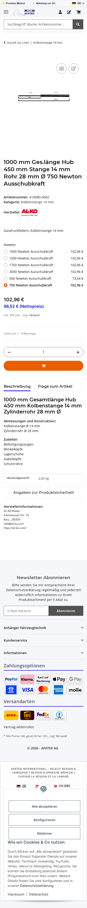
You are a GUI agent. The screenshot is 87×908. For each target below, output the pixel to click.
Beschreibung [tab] (17, 386)
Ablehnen (44, 833)
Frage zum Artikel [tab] (55, 386)
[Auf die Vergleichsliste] (61, 68)
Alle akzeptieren (44, 806)
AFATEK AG (49, 748)
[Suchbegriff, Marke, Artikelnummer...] (78, 24)
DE (24, 786)
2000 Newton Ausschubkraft (46, 271)
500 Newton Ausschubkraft (46, 278)
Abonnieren (66, 611)
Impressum (16, 894)
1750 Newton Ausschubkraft (46, 265)
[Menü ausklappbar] (6, 10)
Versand (34, 315)
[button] (60, 12)
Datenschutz (38, 894)
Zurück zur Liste (18, 42)
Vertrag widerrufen (19, 727)
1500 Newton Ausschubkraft (46, 258)
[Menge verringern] (9, 352)
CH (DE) (64, 786)
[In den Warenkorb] (7, 57)
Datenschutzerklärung (37, 886)
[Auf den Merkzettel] (73, 68)
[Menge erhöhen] (78, 352)
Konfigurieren (44, 820)
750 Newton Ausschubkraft (46, 285)
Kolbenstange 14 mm (37, 202)
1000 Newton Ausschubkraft (46, 251)
